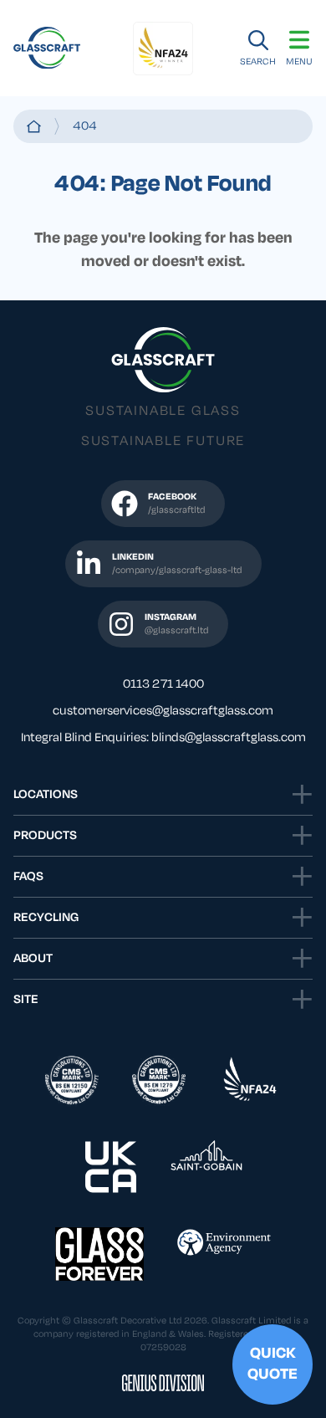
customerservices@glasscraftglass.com (163, 711)
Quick (272, 1364)
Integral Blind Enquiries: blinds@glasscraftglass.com (163, 738)
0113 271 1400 (163, 684)
